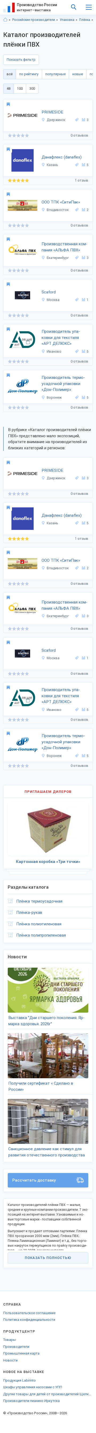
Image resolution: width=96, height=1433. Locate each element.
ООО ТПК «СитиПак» (61, 202)
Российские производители (33, 20)
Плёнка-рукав (29, 912)
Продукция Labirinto (19, 1380)
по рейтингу (29, 74)
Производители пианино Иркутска (31, 1401)
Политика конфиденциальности (29, 1320)
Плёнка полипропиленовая (41, 935)
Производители (16, 1347)
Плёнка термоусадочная (39, 901)
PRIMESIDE (52, 112)
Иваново (54, 351)
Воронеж (54, 397)
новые (77, 74)
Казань (52, 165)
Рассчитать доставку (34, 1180)
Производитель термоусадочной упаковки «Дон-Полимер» (63, 383)
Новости (10, 1360)
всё (10, 74)
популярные (55, 74)
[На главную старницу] (5, 20)
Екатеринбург (58, 258)
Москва (53, 300)
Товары (9, 1340)
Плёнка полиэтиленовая (38, 924)
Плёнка (84, 20)
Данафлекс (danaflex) (62, 157)
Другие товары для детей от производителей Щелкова (48, 1394)
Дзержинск (56, 120)
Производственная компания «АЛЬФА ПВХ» (64, 247)
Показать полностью (48, 1258)
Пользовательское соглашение (29, 1313)
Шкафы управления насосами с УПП (32, 1387)
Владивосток (58, 210)
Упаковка (67, 20)
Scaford (49, 292)
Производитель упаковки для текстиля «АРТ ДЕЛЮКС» (61, 337)
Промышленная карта (21, 1353)
